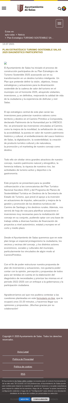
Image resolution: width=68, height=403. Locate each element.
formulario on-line (46, 298)
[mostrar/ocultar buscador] (59, 9)
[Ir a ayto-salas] (30, 8)
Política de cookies (23, 366)
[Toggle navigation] (4, 8)
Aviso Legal (23, 352)
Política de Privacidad (23, 359)
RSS (23, 374)
